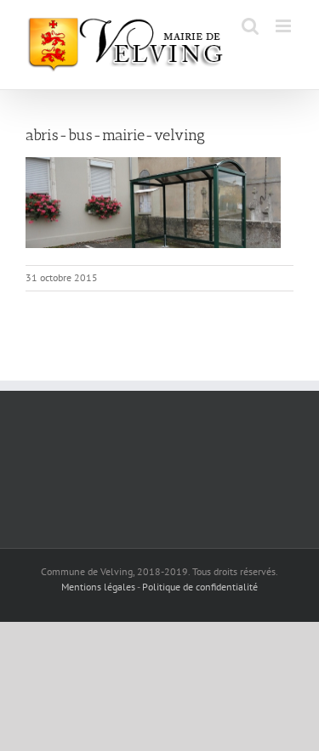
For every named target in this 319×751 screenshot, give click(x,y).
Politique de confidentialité (200, 586)
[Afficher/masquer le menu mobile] (284, 26)
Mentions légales (98, 586)
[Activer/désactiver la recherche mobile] (250, 26)
